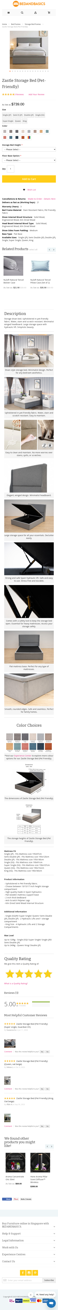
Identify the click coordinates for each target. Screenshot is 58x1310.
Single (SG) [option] (39, 115)
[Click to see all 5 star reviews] (41, 1001)
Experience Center (22, 755)
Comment (8, 1051)
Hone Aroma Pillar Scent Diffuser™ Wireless (38, 1179)
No (47, 1052)
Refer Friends (26, 1199)
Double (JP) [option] (29, 115)
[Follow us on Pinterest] (35, 1272)
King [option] (25, 121)
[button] (10, 71)
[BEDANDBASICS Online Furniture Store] (29, 4)
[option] (4, 131)
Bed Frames (16, 24)
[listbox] (29, 118)
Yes (42, 1052)
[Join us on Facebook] (23, 1272)
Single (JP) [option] (7, 115)
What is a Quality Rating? (16, 983)
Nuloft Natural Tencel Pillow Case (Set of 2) (40, 281)
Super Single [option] (8, 121)
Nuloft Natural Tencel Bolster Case (14, 281)
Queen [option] (18, 121)
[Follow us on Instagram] (29, 1272)
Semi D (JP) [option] (17, 115)
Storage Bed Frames (33, 24)
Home (4, 24)
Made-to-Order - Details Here (41, 198)
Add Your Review (36, 94)
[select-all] (33, 249)
